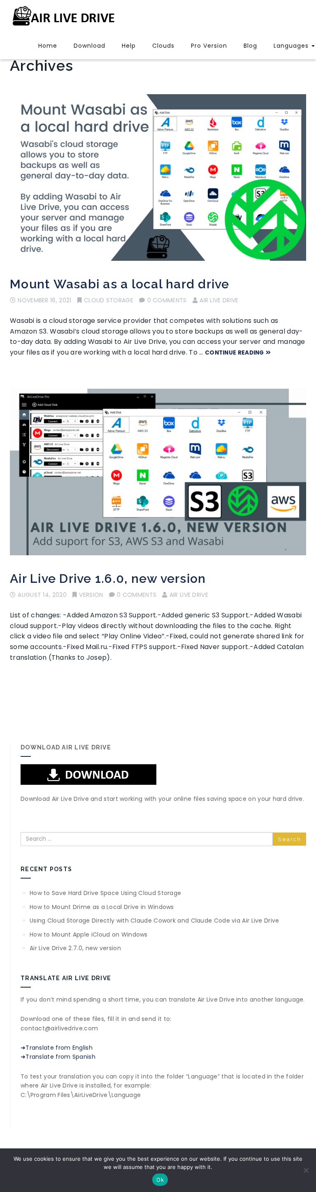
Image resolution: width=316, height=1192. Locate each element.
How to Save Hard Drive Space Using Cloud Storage (105, 893)
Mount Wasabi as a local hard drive (120, 284)
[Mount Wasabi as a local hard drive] (158, 177)
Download (89, 46)
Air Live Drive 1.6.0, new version (108, 578)
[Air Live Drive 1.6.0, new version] (158, 472)
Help (129, 46)
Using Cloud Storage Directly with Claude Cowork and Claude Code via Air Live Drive (154, 920)
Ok (160, 1179)
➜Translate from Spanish (58, 1057)
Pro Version (209, 46)
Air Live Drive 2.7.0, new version (75, 948)
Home (47, 46)
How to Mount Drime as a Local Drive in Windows (102, 907)
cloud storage (108, 300)
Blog (250, 46)
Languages (292, 46)
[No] (306, 1170)
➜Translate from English (57, 1048)
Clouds (163, 46)
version (91, 595)
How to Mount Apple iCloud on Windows (89, 934)
